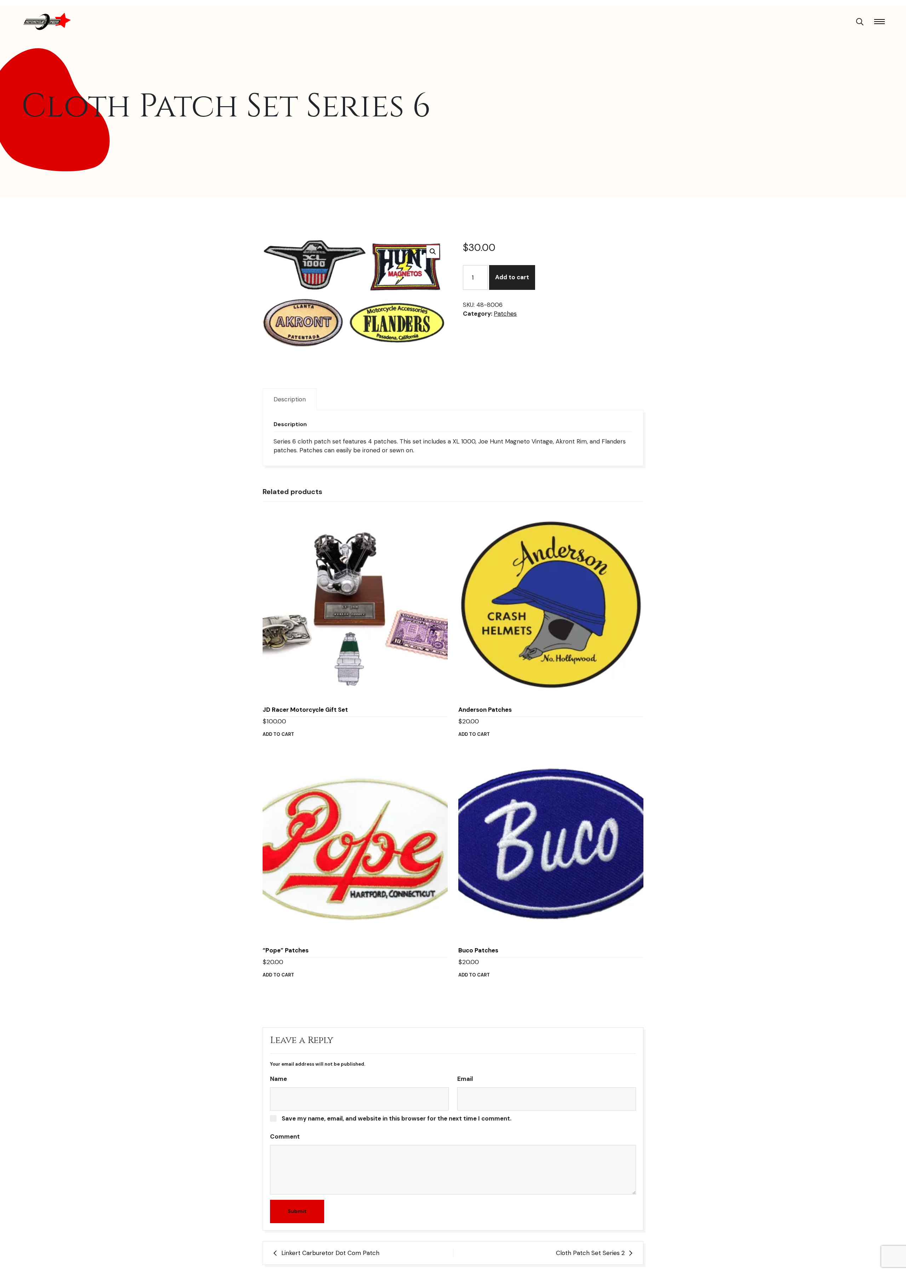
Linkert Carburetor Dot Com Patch (330, 1253)
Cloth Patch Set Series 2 (590, 1253)
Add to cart (512, 277)
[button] (432, 251)
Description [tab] (290, 399)
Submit (297, 1211)
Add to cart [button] (278, 734)
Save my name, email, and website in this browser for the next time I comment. (396, 1118)
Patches (505, 313)
